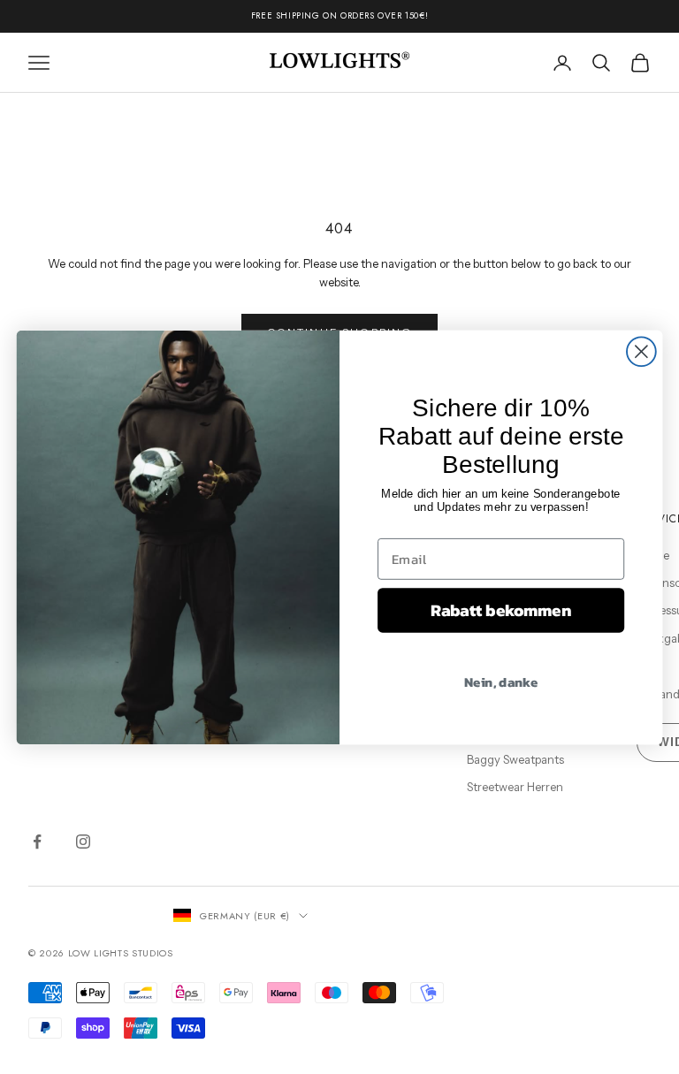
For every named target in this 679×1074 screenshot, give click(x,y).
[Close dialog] (641, 351)
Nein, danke (501, 680)
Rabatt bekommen (500, 610)
